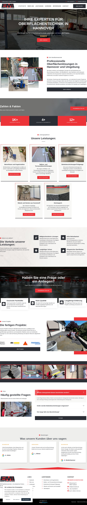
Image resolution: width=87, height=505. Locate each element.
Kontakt (66, 6)
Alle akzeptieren (26, 499)
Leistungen (39, 6)
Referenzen (57, 6)
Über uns (31, 6)
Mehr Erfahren (14, 174)
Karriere (48, 6)
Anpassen (8, 499)
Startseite (22, 6)
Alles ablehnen (16, 499)
